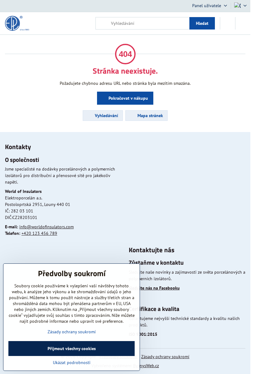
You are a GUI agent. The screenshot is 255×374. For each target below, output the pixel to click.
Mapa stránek (149, 115)
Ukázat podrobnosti (71, 362)
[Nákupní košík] (227, 23)
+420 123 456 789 (39, 233)
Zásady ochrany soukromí (165, 356)
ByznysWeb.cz (146, 365)
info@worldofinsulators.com (46, 227)
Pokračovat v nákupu (127, 98)
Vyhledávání (106, 115)
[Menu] (242, 23)
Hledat (202, 23)
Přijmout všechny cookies (72, 348)
